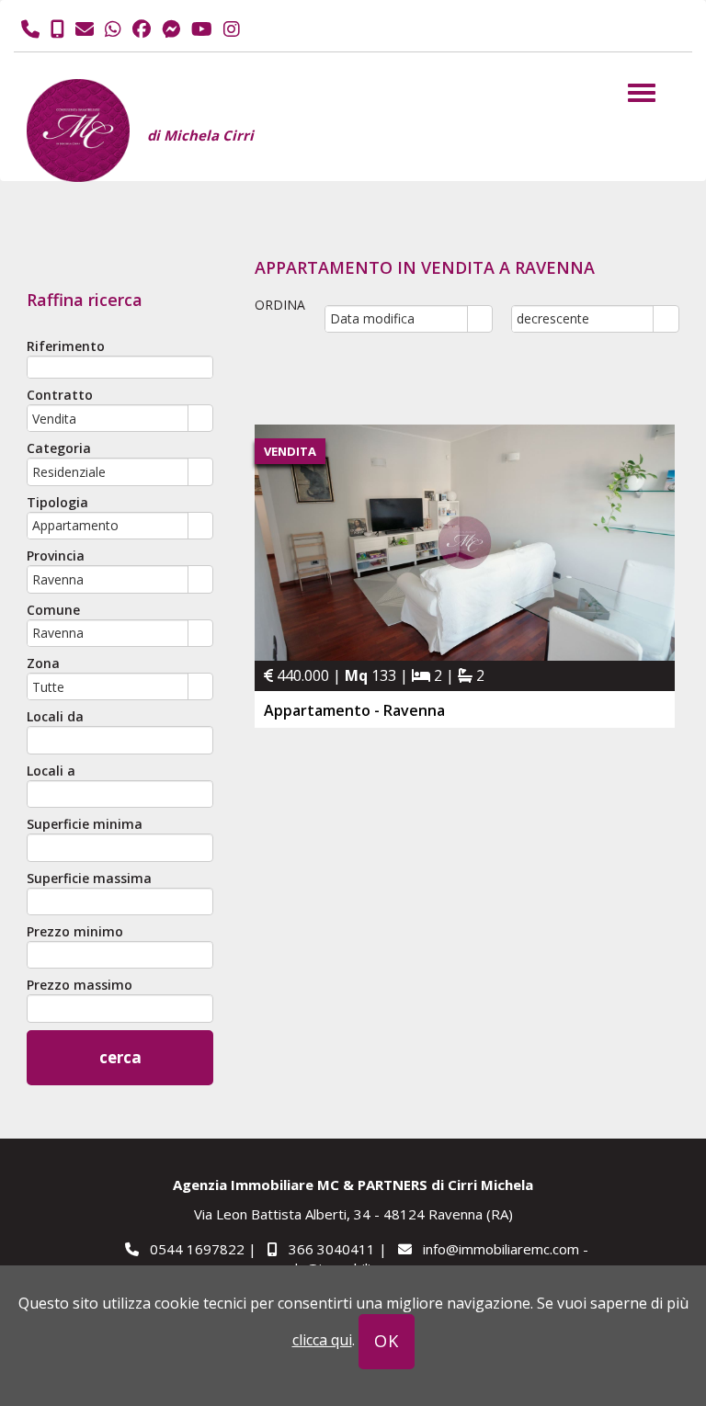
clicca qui (322, 1340)
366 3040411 (332, 1249)
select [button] (200, 419)
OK (386, 1341)
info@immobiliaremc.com (501, 1249)
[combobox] (108, 418)
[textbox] (120, 367)
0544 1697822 (197, 1249)
